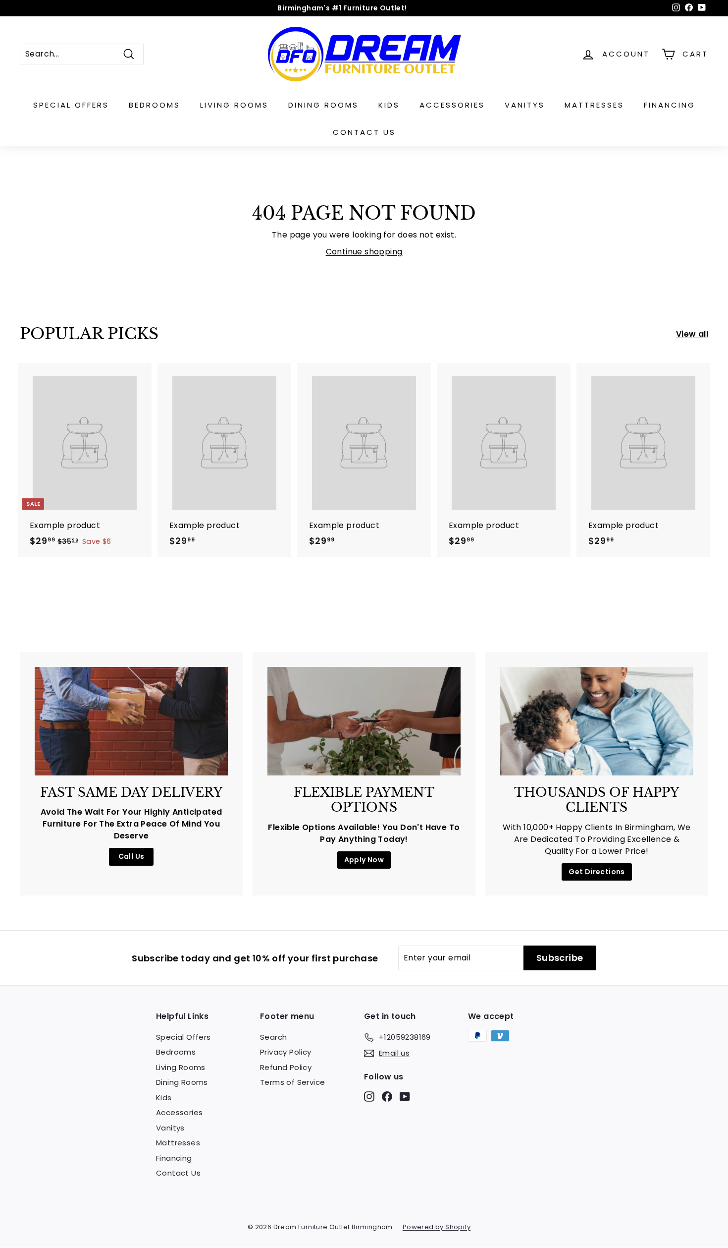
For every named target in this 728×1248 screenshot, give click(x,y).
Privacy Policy (286, 1052)
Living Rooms (234, 105)
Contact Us (364, 132)
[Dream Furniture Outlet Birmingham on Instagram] (369, 1096)
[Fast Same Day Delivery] (131, 721)
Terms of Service (292, 1082)
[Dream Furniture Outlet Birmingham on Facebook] (387, 1096)
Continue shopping (364, 251)
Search (273, 1037)
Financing (669, 105)
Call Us (131, 856)
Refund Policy (286, 1067)
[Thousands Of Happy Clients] (596, 721)
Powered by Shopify (436, 1227)
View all (692, 334)
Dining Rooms (323, 105)
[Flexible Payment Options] (364, 721)
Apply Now (364, 860)
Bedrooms (154, 105)
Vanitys (525, 105)
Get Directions (597, 872)
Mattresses (594, 105)
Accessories (452, 105)
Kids (389, 105)
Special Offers (71, 105)
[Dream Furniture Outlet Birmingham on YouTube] (405, 1096)
